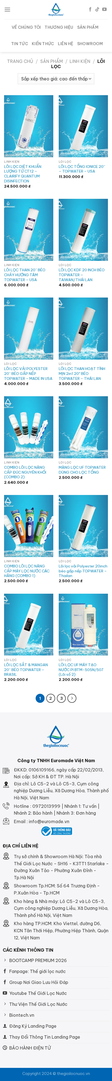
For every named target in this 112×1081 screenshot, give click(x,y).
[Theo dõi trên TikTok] (97, 9)
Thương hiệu (59, 27)
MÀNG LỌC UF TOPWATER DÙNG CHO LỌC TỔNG (82, 470)
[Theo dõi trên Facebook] (90, 9)
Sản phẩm (87, 27)
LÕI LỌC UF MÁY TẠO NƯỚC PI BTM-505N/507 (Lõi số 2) (81, 670)
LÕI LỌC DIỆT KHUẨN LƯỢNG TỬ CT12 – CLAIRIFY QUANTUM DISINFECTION (22, 173)
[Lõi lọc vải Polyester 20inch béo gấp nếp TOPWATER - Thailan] (83, 526)
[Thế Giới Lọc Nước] (56, 9)
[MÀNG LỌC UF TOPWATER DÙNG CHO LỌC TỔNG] (83, 427)
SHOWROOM (90, 43)
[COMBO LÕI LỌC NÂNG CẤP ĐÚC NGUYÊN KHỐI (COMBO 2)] (28, 427)
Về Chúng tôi (26, 27)
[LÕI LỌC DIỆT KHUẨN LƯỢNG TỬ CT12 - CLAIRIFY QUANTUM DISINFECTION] (28, 126)
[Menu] (7, 9)
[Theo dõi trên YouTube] (104, 9)
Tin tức (19, 43)
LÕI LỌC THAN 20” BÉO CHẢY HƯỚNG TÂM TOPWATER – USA (24, 275)
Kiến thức (43, 43)
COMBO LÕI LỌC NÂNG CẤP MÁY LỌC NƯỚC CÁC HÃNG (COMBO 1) (26, 571)
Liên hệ (65, 43)
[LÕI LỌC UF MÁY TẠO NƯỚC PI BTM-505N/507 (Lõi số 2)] (83, 625)
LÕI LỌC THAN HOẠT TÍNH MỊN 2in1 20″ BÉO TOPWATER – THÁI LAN (82, 373)
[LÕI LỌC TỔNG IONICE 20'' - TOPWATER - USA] (83, 126)
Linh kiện (80, 61)
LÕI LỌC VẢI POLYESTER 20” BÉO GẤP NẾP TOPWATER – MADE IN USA (28, 373)
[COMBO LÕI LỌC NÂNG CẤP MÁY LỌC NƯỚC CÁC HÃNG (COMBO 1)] (28, 526)
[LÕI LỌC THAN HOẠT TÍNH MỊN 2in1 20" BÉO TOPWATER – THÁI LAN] (83, 329)
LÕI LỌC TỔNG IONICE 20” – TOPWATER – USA (82, 169)
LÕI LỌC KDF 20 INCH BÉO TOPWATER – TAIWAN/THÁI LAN (82, 275)
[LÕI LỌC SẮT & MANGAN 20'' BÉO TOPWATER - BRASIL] (28, 625)
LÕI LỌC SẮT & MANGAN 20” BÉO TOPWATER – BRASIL (26, 670)
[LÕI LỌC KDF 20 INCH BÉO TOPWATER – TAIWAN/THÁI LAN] (83, 230)
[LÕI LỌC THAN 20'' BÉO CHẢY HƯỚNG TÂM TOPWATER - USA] (28, 230)
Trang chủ (20, 61)
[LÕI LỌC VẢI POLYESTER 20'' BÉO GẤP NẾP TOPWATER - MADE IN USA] (28, 329)
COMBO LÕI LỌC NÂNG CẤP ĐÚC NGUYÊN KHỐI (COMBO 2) (25, 472)
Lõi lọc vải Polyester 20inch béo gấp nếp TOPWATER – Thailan (83, 571)
